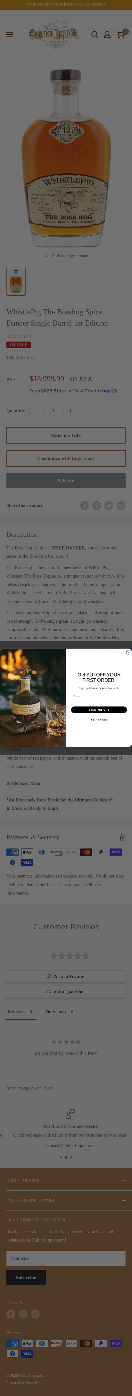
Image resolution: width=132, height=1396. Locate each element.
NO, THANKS (99, 720)
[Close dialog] (128, 653)
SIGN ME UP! (99, 709)
